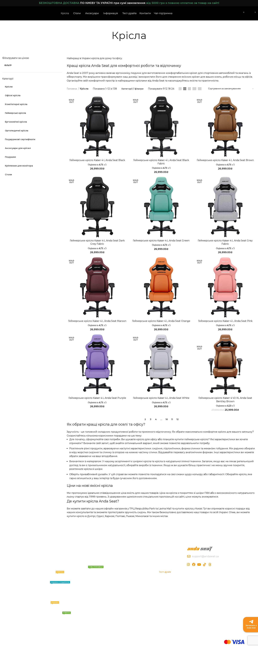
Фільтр (8, 65)
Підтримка (81, 549)
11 (172, 419)
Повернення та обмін (142, 559)
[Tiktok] (204, 564)
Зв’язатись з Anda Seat (251, 627)
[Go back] (108, 35)
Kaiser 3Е (50, 559)
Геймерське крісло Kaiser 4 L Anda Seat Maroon (97, 321)
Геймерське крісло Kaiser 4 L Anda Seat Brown (225, 160)
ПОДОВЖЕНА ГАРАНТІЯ (86, 570)
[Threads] (210, 564)
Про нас (106, 554)
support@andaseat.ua (205, 556)
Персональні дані (139, 569)
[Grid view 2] (180, 88)
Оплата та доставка (141, 554)
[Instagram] (188, 564)
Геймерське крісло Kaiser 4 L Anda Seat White (161, 398)
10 (166, 419)
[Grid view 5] (194, 88)
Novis (57, 584)
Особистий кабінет (169, 554)
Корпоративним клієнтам (167, 560)
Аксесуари (51, 610)
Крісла (48, 554)
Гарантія (78, 559)
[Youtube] (199, 564)
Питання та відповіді (85, 564)
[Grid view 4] (189, 88)
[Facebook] (194, 564)
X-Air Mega (51, 569)
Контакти (79, 554)
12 (177, 419)
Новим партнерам (168, 567)
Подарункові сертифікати (57, 616)
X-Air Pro (49, 564)
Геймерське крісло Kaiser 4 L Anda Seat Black (97, 160)
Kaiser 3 (49, 589)
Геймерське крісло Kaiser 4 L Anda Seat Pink (225, 321)
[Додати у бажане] (125, 114)
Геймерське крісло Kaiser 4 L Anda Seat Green (161, 240)
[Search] (231, 13)
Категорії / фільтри (132, 89)
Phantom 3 (51, 599)
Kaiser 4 (49, 579)
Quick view (125, 108)
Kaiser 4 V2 (54, 574)
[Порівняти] (125, 101)
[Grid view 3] (184, 88)
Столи (52, 604)
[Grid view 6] (199, 88)
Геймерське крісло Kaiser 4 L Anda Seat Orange (161, 321)
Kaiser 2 (49, 594)
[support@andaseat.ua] (188, 556)
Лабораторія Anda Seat (114, 559)
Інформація (109, 549)
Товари (50, 549)
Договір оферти (139, 564)
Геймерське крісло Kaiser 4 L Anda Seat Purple (97, 398)
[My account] (237, 13)
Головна (72, 88)
